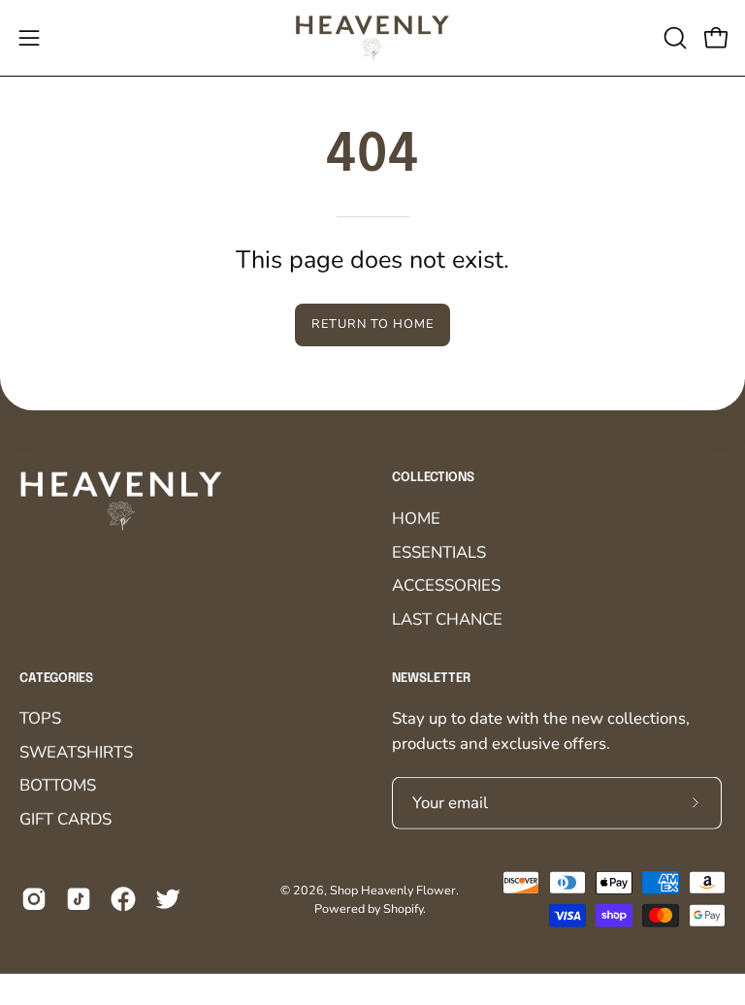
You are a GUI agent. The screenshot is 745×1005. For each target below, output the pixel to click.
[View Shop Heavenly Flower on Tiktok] (78, 899)
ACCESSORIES (446, 585)
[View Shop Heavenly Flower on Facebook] (123, 899)
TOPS (40, 718)
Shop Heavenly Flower (393, 889)
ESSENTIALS (439, 551)
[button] (673, 37)
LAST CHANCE (447, 618)
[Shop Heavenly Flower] (372, 38)
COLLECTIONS (433, 477)
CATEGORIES (56, 677)
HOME (416, 517)
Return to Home (372, 324)
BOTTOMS (57, 785)
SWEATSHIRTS (76, 752)
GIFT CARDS (65, 819)
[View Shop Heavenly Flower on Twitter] (167, 899)
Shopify (403, 908)
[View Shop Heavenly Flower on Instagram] (34, 899)
